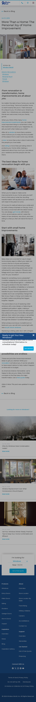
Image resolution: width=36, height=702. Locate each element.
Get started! (28, 348)
